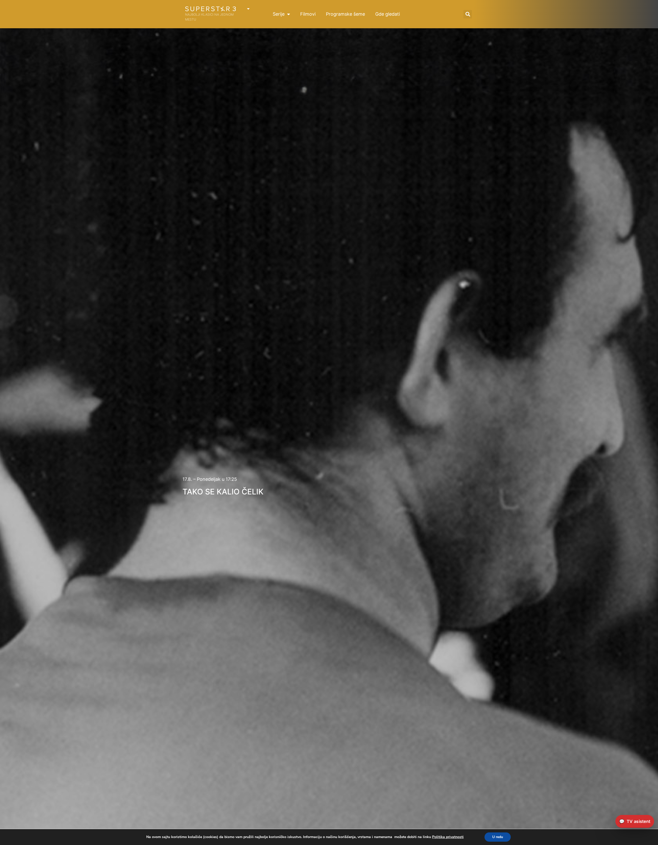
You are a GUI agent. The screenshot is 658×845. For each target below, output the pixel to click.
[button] (467, 14)
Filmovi (308, 14)
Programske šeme (345, 14)
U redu (497, 836)
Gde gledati (387, 14)
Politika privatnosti (448, 836)
